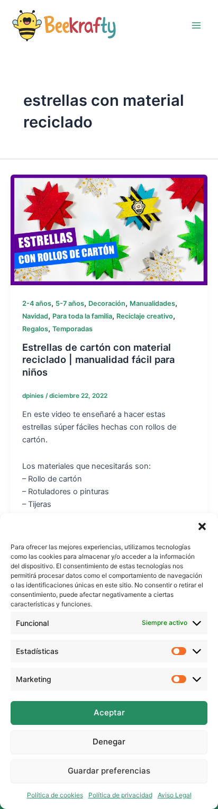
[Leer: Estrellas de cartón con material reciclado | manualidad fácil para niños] (109, 229)
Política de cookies (55, 795)
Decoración (106, 303)
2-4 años (36, 303)
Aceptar (109, 712)
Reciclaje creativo (144, 316)
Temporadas (72, 329)
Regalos (35, 329)
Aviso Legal (175, 795)
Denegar (109, 742)
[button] (202, 526)
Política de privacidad (120, 795)
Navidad (35, 316)
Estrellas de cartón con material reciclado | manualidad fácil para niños (98, 359)
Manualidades (152, 303)
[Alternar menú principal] (196, 25)
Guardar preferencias (109, 771)
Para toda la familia (82, 316)
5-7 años (70, 303)
